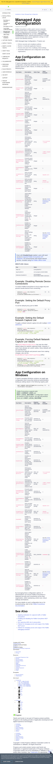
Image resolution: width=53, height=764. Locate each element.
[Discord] (19, 698)
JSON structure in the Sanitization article (46, 201)
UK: (23, 682)
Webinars (18, 664)
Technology (18, 725)
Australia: (24, 686)
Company (18, 724)
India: (23, 683)
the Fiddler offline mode (38, 260)
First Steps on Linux (8, 26)
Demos (17, 658)
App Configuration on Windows (30, 374)
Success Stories (19, 674)
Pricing (17, 652)
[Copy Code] (48, 292)
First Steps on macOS (6, 24)
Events (17, 669)
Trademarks (34, 752)
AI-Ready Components (25, 648)
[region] (26, 758)
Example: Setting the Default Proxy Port (32, 301)
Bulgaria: (24, 684)
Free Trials (18, 651)
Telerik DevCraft (17, 643)
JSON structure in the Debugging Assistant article (46, 235)
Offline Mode (6, 34)
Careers (18, 729)
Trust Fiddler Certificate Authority (7, 29)
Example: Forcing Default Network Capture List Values (32, 340)
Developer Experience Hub (22, 657)
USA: (23, 681)
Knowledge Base (7, 87)
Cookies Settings (19, 761)
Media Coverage (19, 728)
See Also (21, 611)
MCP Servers (16, 648)
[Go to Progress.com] (17, 715)
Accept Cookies (6, 761)
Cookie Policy (25, 757)
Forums (17, 662)
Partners (18, 666)
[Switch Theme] (51, 10)
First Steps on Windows (6, 21)
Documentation (19, 659)
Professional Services (21, 665)
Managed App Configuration (6, 32)
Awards (17, 726)
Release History (19, 660)
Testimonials (19, 675)
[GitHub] (19, 696)
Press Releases (19, 727)
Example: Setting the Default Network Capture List (29, 319)
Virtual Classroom (20, 667)
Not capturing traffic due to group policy (29, 622)
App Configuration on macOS (30, 58)
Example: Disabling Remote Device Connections (33, 282)
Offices (17, 731)
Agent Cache (6, 53)
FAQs (17, 670)
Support (4, 77)
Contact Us (18, 680)
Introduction (6, 13)
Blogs (17, 663)
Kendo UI (15, 646)
